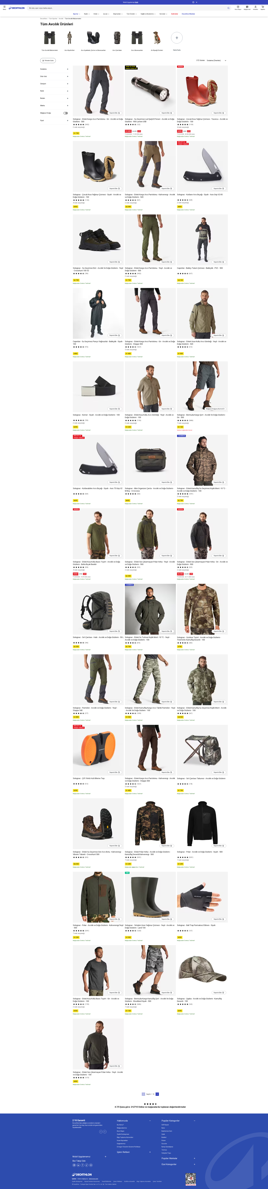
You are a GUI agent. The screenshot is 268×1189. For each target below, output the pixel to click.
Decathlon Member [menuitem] (188, 14)
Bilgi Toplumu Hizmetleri (125, 1137)
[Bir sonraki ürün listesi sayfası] (157, 1094)
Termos (164, 1150)
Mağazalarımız (122, 1128)
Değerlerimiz (121, 1143)
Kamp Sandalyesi (167, 1147)
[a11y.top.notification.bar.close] (197, 2)
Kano (163, 1128)
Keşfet (134, 2)
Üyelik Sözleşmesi (123, 1134)
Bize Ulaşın (120, 1131)
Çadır (163, 1134)
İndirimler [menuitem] (174, 14)
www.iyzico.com (93, 1178)
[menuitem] (77, 14)
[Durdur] (193, 2)
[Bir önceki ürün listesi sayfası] (143, 1094)
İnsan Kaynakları (122, 1140)
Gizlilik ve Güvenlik (129, 1181)
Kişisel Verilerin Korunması (92, 1181)
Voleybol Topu (166, 1153)
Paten (164, 1140)
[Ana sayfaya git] (16, 8)
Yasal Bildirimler (106, 1181)
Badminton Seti (167, 1131)
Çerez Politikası (117, 1181)
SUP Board (165, 1125)
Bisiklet (164, 1137)
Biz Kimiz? (120, 1125)
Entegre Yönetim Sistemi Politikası (128, 1147)
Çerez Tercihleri (157, 1181)
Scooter (164, 1143)
